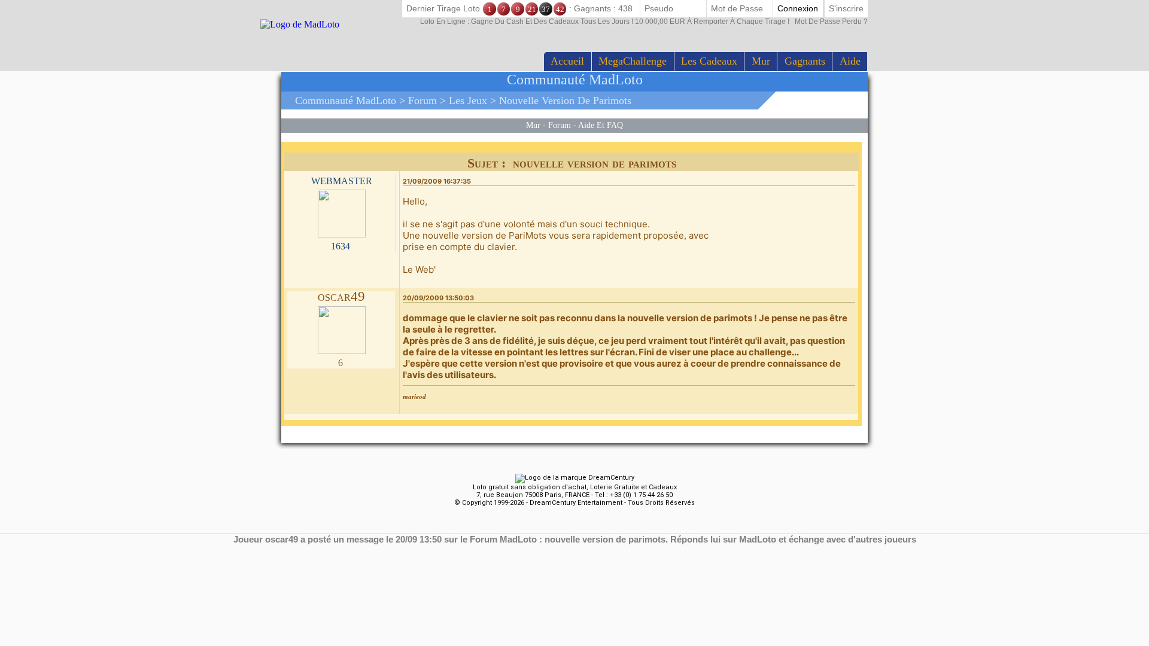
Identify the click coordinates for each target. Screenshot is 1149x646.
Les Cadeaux (709, 61)
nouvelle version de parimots (565, 100)
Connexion (797, 8)
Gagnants (805, 61)
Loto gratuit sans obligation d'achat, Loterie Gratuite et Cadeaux (575, 487)
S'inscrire (846, 8)
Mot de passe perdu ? (644, 21)
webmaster (341, 179)
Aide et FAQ (600, 125)
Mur (761, 61)
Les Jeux (468, 100)
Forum (422, 100)
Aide (850, 61)
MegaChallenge (632, 61)
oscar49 (341, 296)
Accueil (567, 61)
